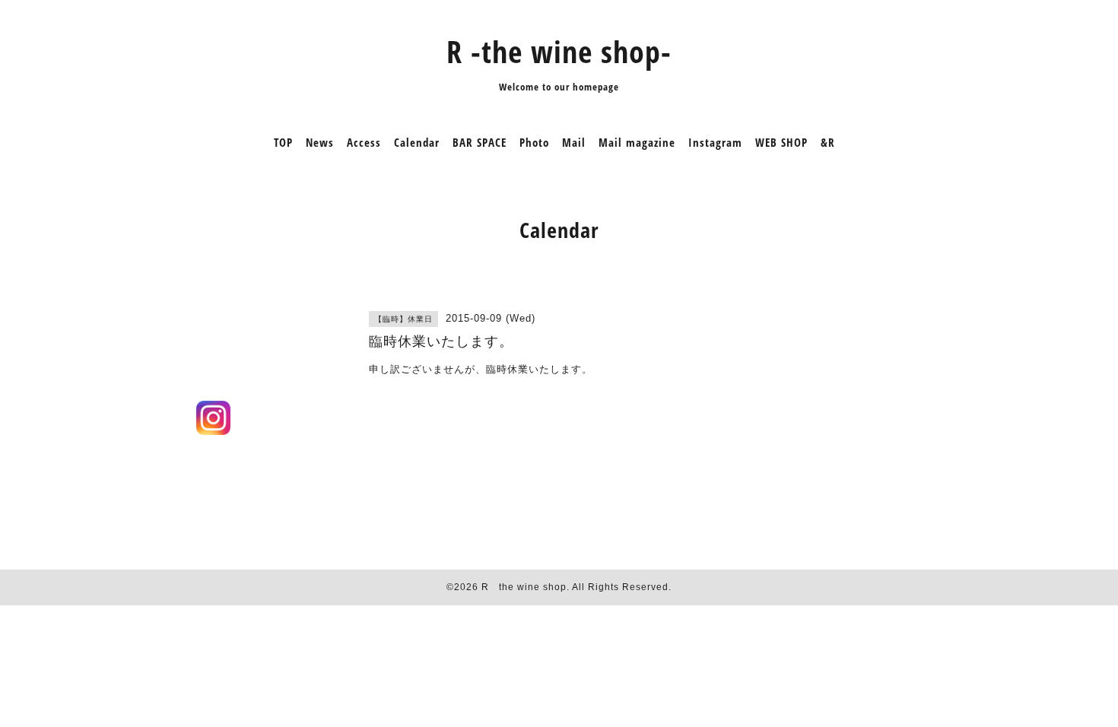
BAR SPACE (480, 142)
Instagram (715, 142)
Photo (534, 142)
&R (828, 142)
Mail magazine (637, 142)
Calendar (417, 142)
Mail (574, 142)
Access (364, 142)
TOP (283, 142)
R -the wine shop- (559, 51)
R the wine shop (524, 587)
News (320, 142)
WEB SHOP (781, 142)
